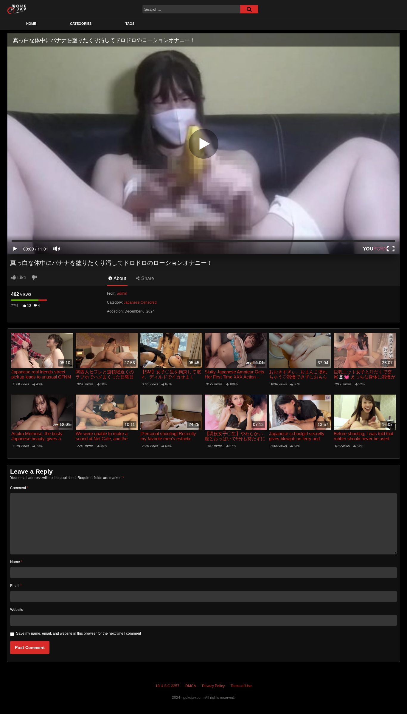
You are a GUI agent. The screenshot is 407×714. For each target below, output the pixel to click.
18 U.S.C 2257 (167, 686)
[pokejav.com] (17, 9)
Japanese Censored (140, 302)
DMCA (190, 686)
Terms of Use (241, 686)
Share (147, 278)
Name (16, 562)
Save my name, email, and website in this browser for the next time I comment (78, 633)
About (119, 278)
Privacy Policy (213, 686)
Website (16, 610)
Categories (80, 23)
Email (16, 586)
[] (249, 9)
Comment (19, 488)
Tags (129, 23)
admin (122, 293)
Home (31, 23)
